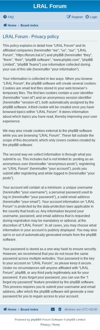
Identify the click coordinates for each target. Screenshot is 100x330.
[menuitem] (8, 17)
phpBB (35, 319)
